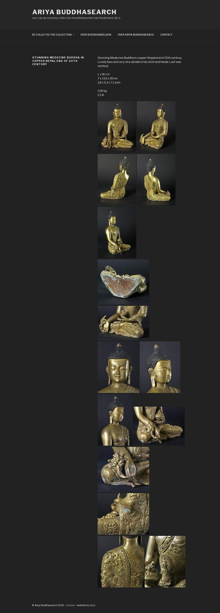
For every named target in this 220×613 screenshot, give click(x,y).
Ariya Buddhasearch (74, 12)
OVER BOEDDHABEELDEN (95, 34)
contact (70, 605)
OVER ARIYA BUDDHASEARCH (136, 34)
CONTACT (166, 34)
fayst (93, 605)
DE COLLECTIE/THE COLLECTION (52, 34)
